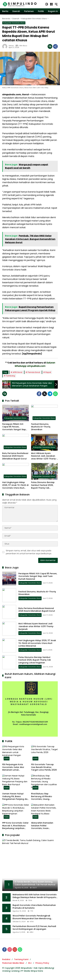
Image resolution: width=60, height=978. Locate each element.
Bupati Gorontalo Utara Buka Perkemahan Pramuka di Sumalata (34, 906)
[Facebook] (39, 393)
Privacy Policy (42, 963)
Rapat (48, 372)
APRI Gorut (17, 372)
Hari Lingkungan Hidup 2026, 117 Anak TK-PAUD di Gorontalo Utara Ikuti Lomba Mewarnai (15, 485)
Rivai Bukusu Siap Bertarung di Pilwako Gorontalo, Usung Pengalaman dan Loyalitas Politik (41, 796)
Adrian (11, 45)
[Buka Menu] (51, 4)
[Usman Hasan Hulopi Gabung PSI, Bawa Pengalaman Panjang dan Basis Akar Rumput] (15, 782)
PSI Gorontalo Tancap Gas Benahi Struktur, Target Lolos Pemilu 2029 (44, 767)
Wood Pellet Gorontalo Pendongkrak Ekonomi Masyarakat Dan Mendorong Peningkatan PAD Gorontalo (32, 917)
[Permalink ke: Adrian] (5, 46)
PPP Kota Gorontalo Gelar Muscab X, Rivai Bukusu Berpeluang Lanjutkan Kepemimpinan (15, 826)
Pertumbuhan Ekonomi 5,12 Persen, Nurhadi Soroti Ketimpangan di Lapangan (34, 927)
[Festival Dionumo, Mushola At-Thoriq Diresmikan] (44, 413)
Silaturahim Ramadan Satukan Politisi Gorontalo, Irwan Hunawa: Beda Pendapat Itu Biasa (43, 826)
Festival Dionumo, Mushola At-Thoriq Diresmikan (40, 427)
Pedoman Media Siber (13, 963)
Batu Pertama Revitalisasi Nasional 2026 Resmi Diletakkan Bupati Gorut (15, 456)
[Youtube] (15, 949)
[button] (46, 4)
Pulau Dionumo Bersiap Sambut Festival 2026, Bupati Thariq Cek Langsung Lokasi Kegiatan (44, 485)
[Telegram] (50, 393)
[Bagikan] (55, 46)
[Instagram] (9, 949)
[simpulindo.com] (19, 4)
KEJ (30, 963)
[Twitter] (44, 393)
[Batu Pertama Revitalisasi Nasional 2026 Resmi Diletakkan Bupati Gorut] (15, 442)
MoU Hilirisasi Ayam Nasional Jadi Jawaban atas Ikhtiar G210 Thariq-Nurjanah (44, 456)
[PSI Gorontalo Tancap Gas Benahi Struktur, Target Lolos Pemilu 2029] (44, 753)
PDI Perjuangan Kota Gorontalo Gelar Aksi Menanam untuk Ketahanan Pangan (13, 767)
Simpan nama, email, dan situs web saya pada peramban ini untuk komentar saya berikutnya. (29, 552)
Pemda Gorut (34, 372)
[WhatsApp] (55, 393)
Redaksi (6, 959)
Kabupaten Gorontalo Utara (14, 23)
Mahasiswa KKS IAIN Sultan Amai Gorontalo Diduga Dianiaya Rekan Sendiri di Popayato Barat (35, 896)
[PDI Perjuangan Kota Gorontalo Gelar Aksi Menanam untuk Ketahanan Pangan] (15, 753)
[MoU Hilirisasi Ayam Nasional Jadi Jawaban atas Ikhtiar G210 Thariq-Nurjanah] (44, 442)
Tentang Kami (21, 959)
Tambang (10, 375)
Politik (6, 758)
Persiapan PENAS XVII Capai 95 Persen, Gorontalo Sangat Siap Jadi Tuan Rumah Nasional (14, 427)
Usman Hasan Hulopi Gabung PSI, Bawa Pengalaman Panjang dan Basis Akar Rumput (15, 796)
